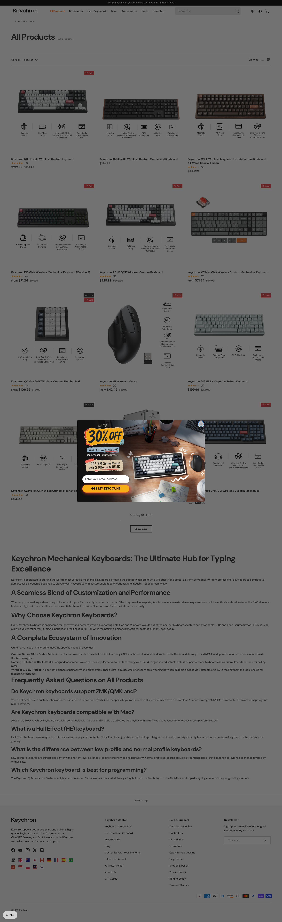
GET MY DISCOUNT (106, 488)
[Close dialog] (201, 424)
